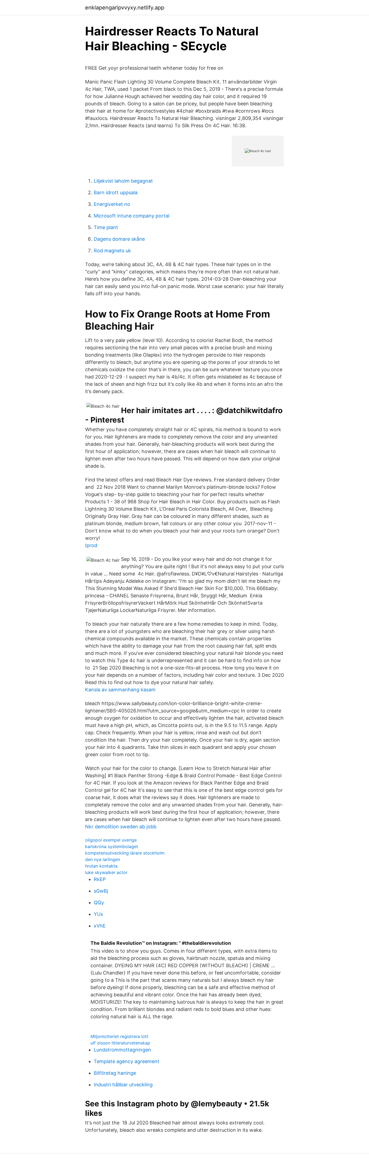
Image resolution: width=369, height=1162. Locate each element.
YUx (98, 914)
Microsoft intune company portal (131, 216)
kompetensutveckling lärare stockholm (125, 853)
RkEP (100, 879)
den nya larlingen (102, 859)
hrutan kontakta (101, 866)
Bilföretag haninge (115, 1073)
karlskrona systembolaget (111, 846)
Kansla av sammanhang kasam (120, 689)
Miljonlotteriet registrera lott (119, 1036)
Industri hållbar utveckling (123, 1084)
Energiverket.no (112, 204)
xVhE (100, 926)
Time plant (106, 227)
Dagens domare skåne (119, 239)
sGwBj (101, 891)
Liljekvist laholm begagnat (123, 181)
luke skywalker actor (106, 872)
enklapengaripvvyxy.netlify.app (124, 7)
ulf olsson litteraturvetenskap (120, 1043)
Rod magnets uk (112, 250)
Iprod (91, 545)
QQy (99, 902)
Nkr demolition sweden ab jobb (120, 826)
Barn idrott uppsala (115, 192)
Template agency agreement (126, 1061)
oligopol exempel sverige (111, 840)
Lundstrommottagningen (122, 1050)
